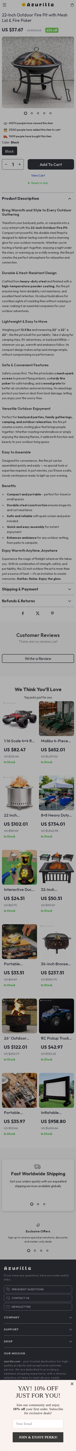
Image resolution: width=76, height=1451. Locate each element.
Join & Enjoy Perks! (38, 1437)
